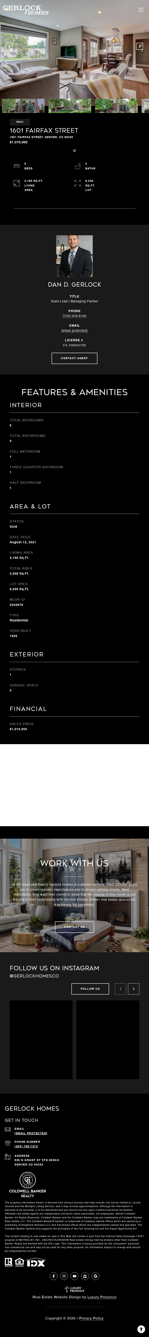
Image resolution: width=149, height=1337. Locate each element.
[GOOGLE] (95, 1276)
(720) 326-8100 (75, 316)
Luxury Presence (102, 1297)
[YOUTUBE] (74, 1276)
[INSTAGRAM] (64, 1276)
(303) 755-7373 (26, 1146)
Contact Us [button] (74, 927)
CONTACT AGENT (74, 358)
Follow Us (90, 989)
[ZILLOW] (85, 1276)
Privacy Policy (91, 1318)
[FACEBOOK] (53, 1276)
